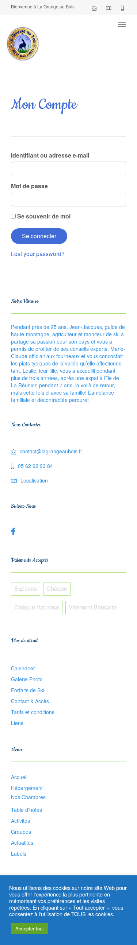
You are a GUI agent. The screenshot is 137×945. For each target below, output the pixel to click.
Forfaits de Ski (27, 690)
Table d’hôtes (26, 809)
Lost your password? (38, 253)
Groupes (21, 831)
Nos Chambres (28, 797)
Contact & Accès (30, 701)
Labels (18, 853)
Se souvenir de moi (43, 216)
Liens (17, 723)
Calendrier (23, 668)
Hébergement (27, 787)
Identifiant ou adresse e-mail (50, 155)
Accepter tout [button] (29, 928)
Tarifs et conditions (32, 712)
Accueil (19, 777)
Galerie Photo (27, 679)
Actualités (22, 842)
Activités (20, 820)
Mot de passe (29, 186)
